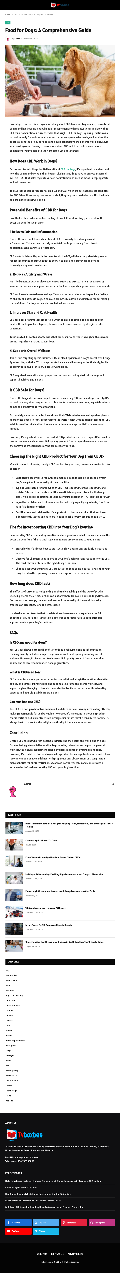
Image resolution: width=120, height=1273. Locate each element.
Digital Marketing (14, 995)
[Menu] (9, 5)
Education (10, 1000)
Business (9, 990)
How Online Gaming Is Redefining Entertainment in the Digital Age (38, 1194)
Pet (7, 1065)
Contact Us (57, 1254)
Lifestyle (9, 1055)
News (8, 1060)
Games (8, 1030)
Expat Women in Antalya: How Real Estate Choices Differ (53, 857)
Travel (8, 1095)
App (7, 970)
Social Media (11, 1080)
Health (8, 1035)
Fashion (9, 1010)
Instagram (10, 1045)
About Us (42, 1254)
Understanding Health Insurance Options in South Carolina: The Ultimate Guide (64, 942)
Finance (9, 1015)
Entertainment (12, 1005)
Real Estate (11, 1075)
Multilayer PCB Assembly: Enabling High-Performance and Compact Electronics (64, 874)
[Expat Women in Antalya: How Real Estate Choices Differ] (14, 861)
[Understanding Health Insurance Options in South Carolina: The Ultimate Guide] (14, 946)
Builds (8, 985)
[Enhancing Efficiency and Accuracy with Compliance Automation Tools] (14, 895)
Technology (11, 1090)
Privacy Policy (75, 1254)
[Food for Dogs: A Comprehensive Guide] (60, 81)
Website (9, 1100)
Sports (8, 1085)
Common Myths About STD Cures (41, 840)
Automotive (11, 975)
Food (7, 1025)
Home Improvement (15, 1040)
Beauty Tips (11, 980)
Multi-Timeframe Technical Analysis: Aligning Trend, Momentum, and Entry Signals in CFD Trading (69, 825)
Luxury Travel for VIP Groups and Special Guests (48, 925)
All (8, 23)
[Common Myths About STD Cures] (14, 844)
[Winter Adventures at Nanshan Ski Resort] (14, 912)
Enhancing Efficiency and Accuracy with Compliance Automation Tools (60, 891)
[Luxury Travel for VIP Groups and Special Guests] (14, 929)
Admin (17, 38)
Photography (11, 1070)
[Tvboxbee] (60, 5)
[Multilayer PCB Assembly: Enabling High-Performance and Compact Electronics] (14, 878)
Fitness (8, 1020)
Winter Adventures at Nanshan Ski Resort (45, 908)
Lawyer (8, 1050)
